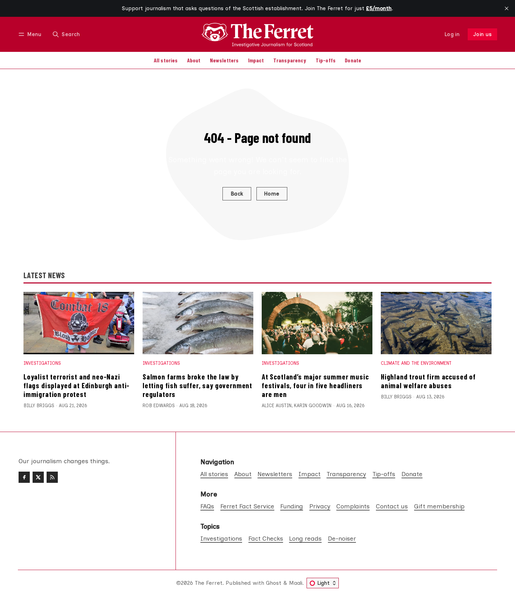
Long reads (305, 538)
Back (237, 194)
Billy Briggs (38, 405)
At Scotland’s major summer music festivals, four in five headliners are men (315, 385)
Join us (482, 34)
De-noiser (342, 538)
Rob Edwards (158, 405)
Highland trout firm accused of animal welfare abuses (428, 381)
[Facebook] (24, 477)
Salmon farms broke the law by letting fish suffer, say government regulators (197, 385)
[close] (506, 8)
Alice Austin (276, 405)
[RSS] (52, 477)
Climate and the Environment (416, 363)
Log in (452, 34)
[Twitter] (38, 477)
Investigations (42, 363)
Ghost (273, 583)
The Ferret (208, 583)
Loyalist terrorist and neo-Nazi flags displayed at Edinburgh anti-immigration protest (76, 385)
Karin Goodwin (312, 405)
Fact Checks (265, 538)
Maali (295, 583)
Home (272, 194)
